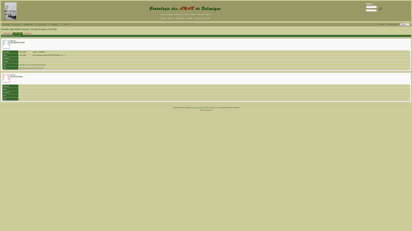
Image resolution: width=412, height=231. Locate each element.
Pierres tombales (180, 18)
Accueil (162, 14)
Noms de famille (206, 18)
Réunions (163, 18)
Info (65, 24)
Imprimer (381, 24)
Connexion (28, 24)
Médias (55, 24)
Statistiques (190, 18)
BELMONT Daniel (18, 42)
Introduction (170, 14)
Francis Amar (208, 110)
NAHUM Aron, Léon (25, 65)
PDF (19, 35)
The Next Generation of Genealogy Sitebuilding (203, 107)
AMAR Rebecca (24, 68)
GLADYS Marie (17, 76)
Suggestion (27, 33)
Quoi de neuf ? (179, 14)
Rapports (197, 18)
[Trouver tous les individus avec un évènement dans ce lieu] (46, 52)
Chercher (16, 24)
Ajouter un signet (392, 24)
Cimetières (170, 18)
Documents (201, 14)
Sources (208, 14)
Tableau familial (7, 33)
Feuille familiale (18, 33)
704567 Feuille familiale (39, 65)
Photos (187, 14)
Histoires (193, 14)
